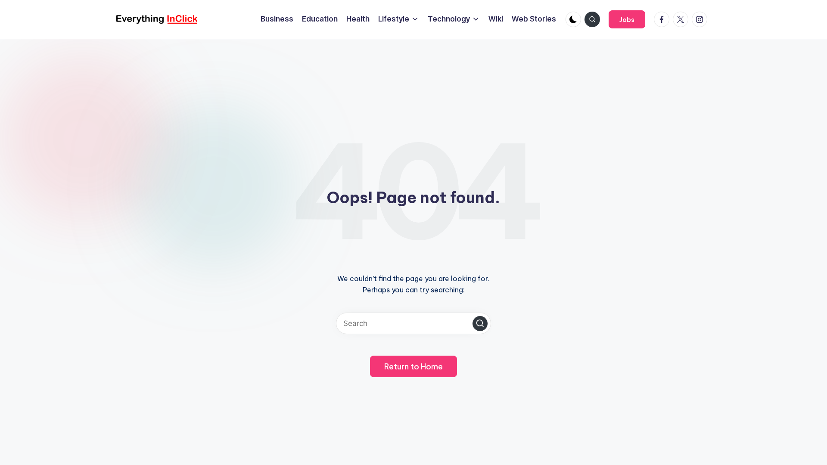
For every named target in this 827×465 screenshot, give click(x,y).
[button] (627, 19)
